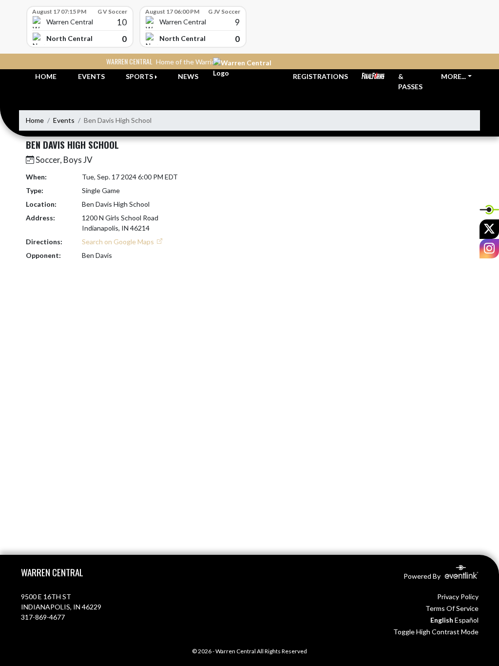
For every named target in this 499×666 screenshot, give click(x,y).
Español (467, 620)
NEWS (188, 76)
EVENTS (91, 76)
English (441, 620)
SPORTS (139, 76)
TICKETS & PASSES (412, 76)
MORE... (453, 76)
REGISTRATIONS (320, 76)
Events (64, 120)
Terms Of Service (452, 608)
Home (35, 120)
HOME (46, 76)
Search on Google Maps (118, 241)
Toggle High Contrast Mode (436, 631)
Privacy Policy (458, 596)
